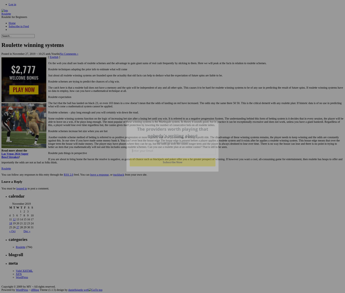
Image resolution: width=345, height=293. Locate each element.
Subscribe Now (172, 162)
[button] (173, 132)
